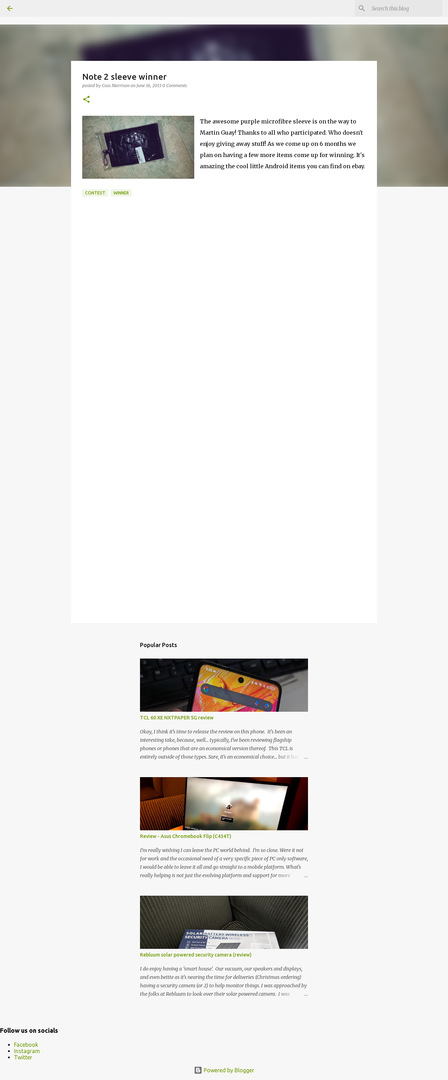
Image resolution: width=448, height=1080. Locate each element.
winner (121, 193)
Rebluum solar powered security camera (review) (196, 955)
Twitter (23, 1057)
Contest (95, 193)
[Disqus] (224, 330)
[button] (86, 100)
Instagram (27, 1051)
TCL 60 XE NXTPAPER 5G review (177, 717)
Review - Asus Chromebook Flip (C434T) (185, 836)
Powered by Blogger (228, 1070)
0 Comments (174, 85)
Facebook (26, 1045)
